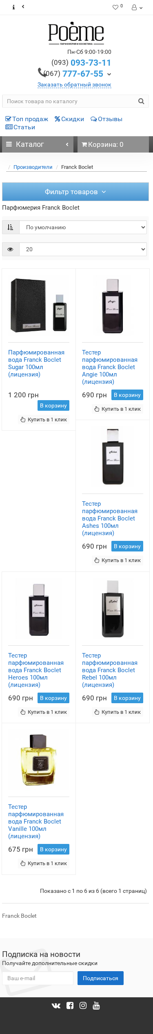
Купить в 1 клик (47, 419)
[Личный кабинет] (136, 7)
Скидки (72, 119)
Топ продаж (30, 119)
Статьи (24, 127)
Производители (33, 167)
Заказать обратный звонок (74, 84)
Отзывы (110, 119)
